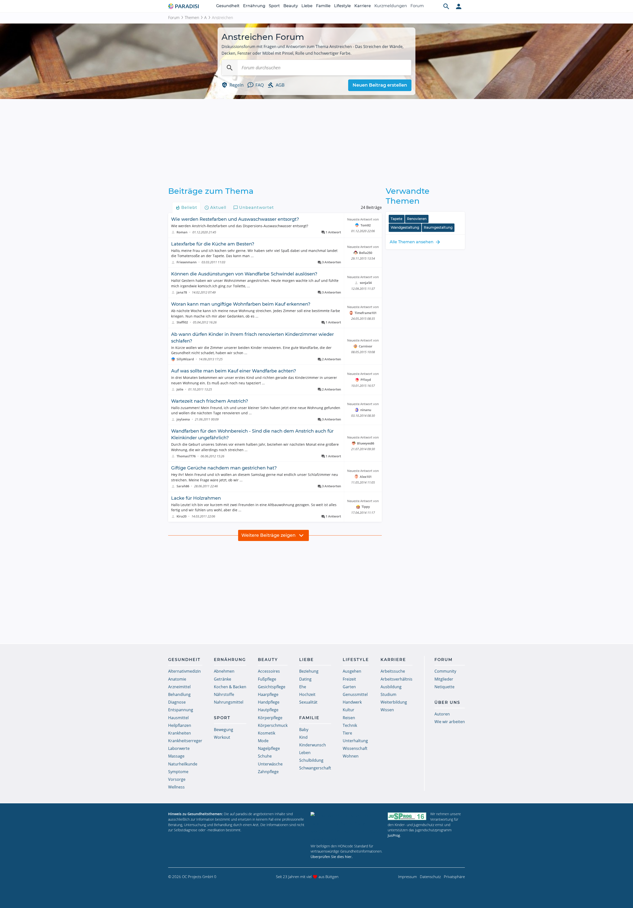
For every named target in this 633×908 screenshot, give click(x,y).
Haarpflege (268, 694)
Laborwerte (179, 748)
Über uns (447, 702)
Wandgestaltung (405, 227)
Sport (274, 5)
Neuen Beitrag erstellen (380, 85)
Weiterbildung (394, 702)
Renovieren (417, 219)
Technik (350, 725)
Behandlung (179, 694)
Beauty (290, 5)
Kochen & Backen (230, 686)
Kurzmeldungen (390, 5)
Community (445, 671)
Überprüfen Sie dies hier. (332, 856)
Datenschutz (430, 876)
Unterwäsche (270, 764)
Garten (349, 686)
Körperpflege (270, 717)
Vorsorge (176, 779)
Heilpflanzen (179, 725)
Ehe (302, 686)
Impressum (407, 876)
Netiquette (444, 686)
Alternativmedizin (184, 671)
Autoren (442, 714)
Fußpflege (267, 679)
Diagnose (177, 702)
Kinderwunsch (312, 745)
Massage (176, 756)
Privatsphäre (454, 876)
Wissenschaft (355, 748)
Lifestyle (342, 5)
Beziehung (308, 671)
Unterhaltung (355, 740)
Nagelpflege (269, 748)
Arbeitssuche (393, 671)
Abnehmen (224, 671)
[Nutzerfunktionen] (458, 6)
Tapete (396, 219)
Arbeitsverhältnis (396, 679)
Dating (305, 679)
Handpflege (268, 702)
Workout (222, 737)
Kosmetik (266, 733)
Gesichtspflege (271, 686)
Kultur (348, 709)
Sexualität (308, 702)
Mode (263, 740)
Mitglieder (443, 679)
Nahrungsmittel (228, 702)
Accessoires (269, 671)
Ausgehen (352, 671)
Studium (388, 694)
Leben (305, 752)
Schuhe (265, 756)
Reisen (349, 717)
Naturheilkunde (182, 764)
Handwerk (352, 702)
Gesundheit (228, 5)
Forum (417, 5)
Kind (303, 737)
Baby (303, 729)
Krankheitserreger (185, 740)
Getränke (222, 679)
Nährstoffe (224, 694)
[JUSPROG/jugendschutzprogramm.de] (407, 816)
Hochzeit (307, 694)
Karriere (362, 5)
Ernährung (254, 5)
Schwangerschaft (315, 768)
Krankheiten (179, 733)
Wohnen (351, 756)
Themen (192, 17)
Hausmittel (178, 717)
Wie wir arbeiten (449, 721)
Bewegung (223, 729)
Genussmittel (355, 694)
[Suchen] (230, 67)
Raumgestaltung (438, 227)
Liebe (307, 5)
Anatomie (177, 679)
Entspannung (180, 709)
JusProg (394, 835)
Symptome (178, 771)
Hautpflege (268, 709)
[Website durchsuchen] (446, 6)
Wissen (387, 709)
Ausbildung (391, 686)
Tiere (347, 733)
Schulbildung (311, 760)
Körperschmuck (273, 725)
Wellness (176, 787)
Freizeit (349, 679)
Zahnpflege (268, 771)
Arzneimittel (179, 686)
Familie (323, 5)
